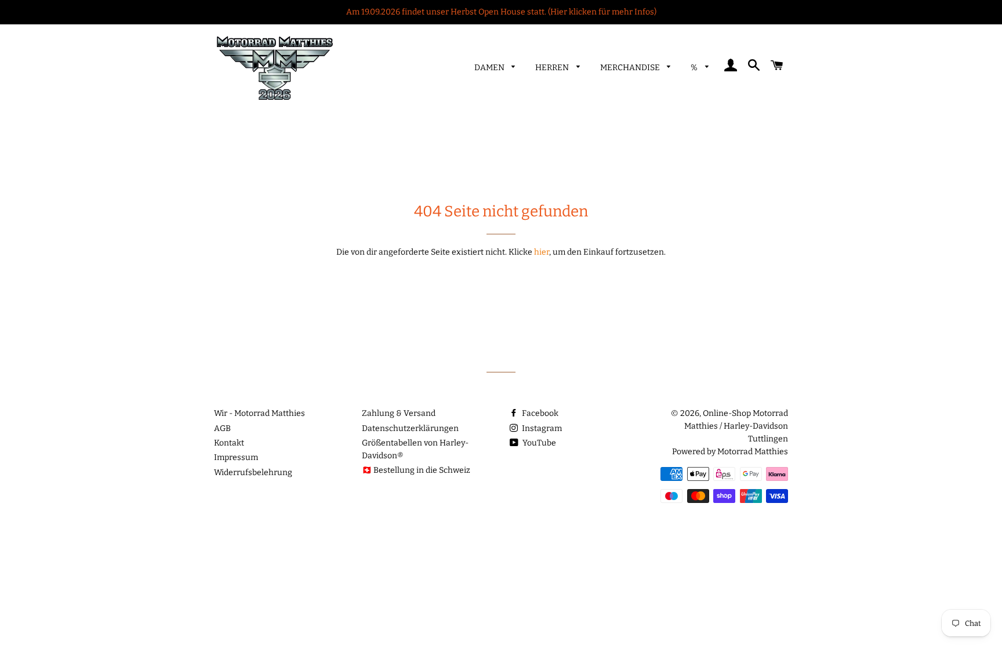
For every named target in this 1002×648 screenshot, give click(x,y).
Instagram (541, 428)
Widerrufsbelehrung (253, 472)
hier (541, 252)
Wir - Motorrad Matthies (259, 413)
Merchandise (631, 68)
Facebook (539, 413)
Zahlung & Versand (398, 413)
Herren (553, 68)
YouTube (538, 443)
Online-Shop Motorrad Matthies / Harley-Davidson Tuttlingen (736, 426)
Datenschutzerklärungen (410, 428)
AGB (222, 428)
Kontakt (229, 443)
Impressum (236, 457)
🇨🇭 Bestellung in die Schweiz (416, 470)
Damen (490, 68)
